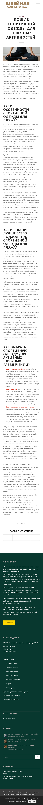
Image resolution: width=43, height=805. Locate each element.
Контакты (9, 623)
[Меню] (36, 4)
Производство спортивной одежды (16, 692)
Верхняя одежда (12, 675)
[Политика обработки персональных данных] (17, 4)
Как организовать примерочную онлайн (23, 734)
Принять (32, 801)
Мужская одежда (12, 663)
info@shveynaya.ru (10, 651)
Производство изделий (11, 699)
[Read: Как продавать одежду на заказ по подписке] (5, 747)
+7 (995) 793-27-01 (9, 649)
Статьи (21, 16)
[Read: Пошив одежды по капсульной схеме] (5, 741)
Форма (8, 684)
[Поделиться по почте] (35, 537)
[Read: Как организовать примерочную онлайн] (5, 735)
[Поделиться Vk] (16, 537)
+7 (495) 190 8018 (9, 646)
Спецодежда (10, 688)
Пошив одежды (8, 659)
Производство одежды (11, 695)
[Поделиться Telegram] (26, 537)
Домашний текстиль (13, 680)
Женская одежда (12, 667)
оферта (24, 794)
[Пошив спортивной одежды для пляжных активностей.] (21, 54)
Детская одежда (12, 671)
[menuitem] (36, 4)
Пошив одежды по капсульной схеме (21, 740)
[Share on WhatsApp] (7, 537)
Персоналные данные (32, 792)
